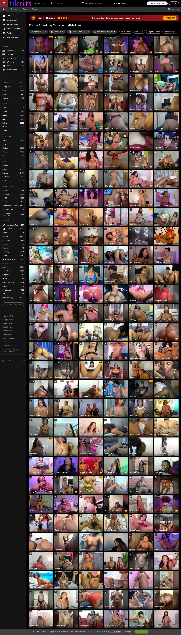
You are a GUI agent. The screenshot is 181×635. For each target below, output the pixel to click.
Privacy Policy (7, 331)
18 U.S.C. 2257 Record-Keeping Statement (10, 350)
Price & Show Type (79, 32)
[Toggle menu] (4, 3)
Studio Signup (7, 342)
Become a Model (8, 338)
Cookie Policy (115, 632)
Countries (57, 32)
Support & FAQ (7, 316)
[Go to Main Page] (20, 3)
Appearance (38, 32)
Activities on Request (105, 32)
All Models (6, 346)
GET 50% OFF (170, 18)
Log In (174, 3)
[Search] (110, 3)
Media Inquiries (7, 327)
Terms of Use (7, 334)
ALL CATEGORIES (15, 304)
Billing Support (7, 320)
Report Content (7, 323)
